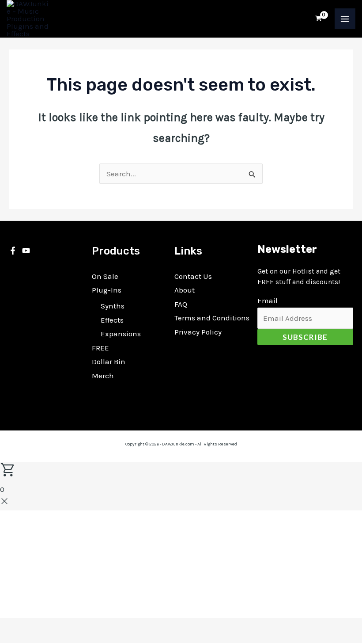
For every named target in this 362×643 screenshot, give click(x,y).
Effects (112, 320)
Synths (112, 305)
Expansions (121, 333)
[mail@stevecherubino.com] (26, 251)
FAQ (180, 304)
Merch (103, 375)
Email (267, 300)
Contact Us (193, 276)
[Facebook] (13, 251)
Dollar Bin (108, 361)
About (184, 289)
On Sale (105, 276)
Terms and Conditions (211, 317)
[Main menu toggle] (345, 19)
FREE (100, 347)
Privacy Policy (198, 331)
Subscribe (305, 337)
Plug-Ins (106, 289)
